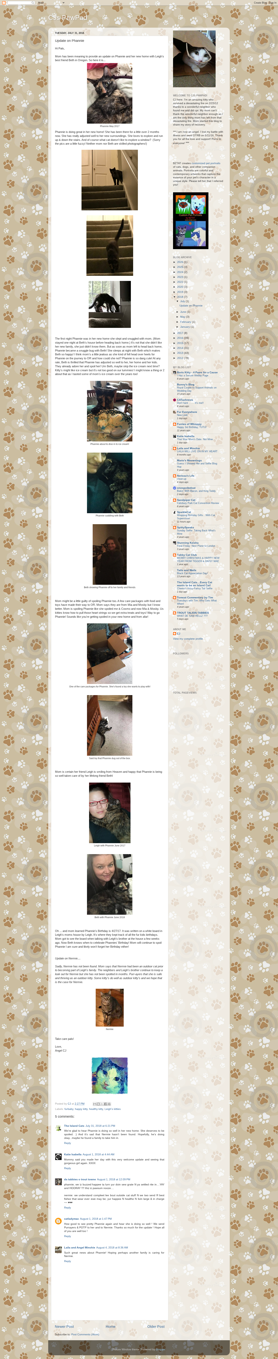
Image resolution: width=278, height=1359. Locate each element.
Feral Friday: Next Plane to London (196, 545)
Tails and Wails (186, 570)
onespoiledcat (186, 488)
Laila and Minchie (188, 448)
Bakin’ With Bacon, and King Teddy (196, 491)
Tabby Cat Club (187, 555)
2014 (180, 348)
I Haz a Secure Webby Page (192, 375)
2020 (180, 286)
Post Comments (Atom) (85, 1334)
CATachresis (185, 399)
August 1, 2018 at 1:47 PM (96, 1218)
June (183, 311)
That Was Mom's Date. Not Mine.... (196, 439)
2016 (180, 338)
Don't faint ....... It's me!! (190, 403)
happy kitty (81, 1109)
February (186, 321)
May (183, 316)
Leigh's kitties (113, 1109)
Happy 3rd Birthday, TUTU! (192, 427)
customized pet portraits (205, 163)
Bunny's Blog (185, 384)
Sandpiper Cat (186, 500)
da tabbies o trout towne (80, 1179)
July (183, 301)
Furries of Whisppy (189, 424)
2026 (180, 262)
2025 (180, 267)
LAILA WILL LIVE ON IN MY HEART (197, 451)
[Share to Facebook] (105, 1104)
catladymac (71, 1218)
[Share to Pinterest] (109, 1104)
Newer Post (64, 1327)
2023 (180, 277)
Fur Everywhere (187, 412)
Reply (67, 1143)
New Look (182, 415)
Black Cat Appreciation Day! (192, 573)
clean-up (181, 478)
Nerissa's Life (185, 475)
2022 (180, 282)
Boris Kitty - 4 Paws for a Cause (197, 372)
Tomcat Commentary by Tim (195, 597)
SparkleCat (184, 512)
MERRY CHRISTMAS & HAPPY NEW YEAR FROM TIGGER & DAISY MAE (198, 560)
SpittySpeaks (185, 527)
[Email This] (95, 1104)
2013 (180, 353)
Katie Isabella (73, 1154)
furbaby (68, 1109)
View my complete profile (188, 638)
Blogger (160, 1349)
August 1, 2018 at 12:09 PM (113, 1179)
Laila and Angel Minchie (79, 1247)
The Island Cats (74, 1125)
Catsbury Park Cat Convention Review (198, 503)
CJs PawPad (67, 17)
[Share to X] (102, 1104)
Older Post (156, 1327)
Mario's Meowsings (189, 460)
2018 (180, 297)
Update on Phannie (191, 305)
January (185, 326)
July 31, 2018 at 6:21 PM (100, 1125)
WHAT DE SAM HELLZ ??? (192, 615)
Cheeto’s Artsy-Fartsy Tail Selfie (194, 588)
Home (111, 1327)
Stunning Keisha (188, 542)
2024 (180, 272)
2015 (180, 343)
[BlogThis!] (98, 1104)
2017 (180, 333)
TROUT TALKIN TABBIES (193, 612)
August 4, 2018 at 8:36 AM (112, 1247)
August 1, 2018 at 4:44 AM (98, 1154)
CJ (178, 633)
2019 (180, 292)
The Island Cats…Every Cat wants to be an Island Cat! (194, 584)
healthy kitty (96, 1109)
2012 (180, 358)
